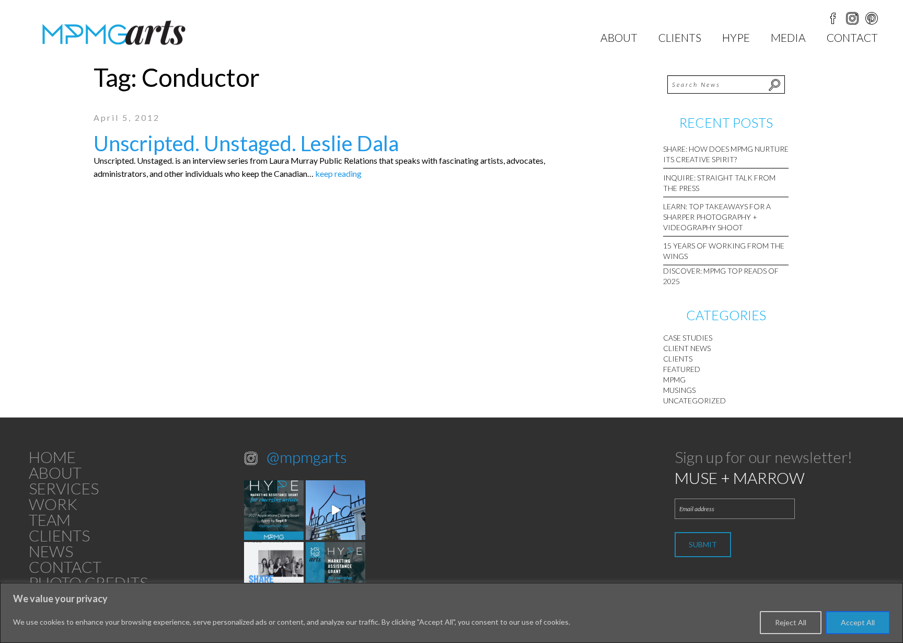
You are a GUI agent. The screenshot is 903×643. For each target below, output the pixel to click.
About (619, 37)
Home (52, 457)
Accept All (858, 622)
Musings (679, 390)
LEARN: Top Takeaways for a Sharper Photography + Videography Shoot (717, 217)
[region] (451, 613)
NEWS (51, 551)
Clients (679, 37)
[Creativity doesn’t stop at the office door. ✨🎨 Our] (274, 572)
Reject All (790, 622)
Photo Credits (88, 582)
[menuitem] (619, 37)
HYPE (736, 37)
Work (53, 504)
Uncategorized (694, 400)
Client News (687, 348)
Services (64, 488)
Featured (681, 369)
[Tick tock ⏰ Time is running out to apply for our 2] (274, 510)
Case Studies (687, 337)
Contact (852, 37)
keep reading (338, 173)
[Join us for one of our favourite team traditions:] (335, 510)
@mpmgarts (307, 456)
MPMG (674, 379)
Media (788, 37)
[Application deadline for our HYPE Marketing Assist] (335, 572)
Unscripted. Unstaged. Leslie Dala (246, 143)
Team (50, 519)
